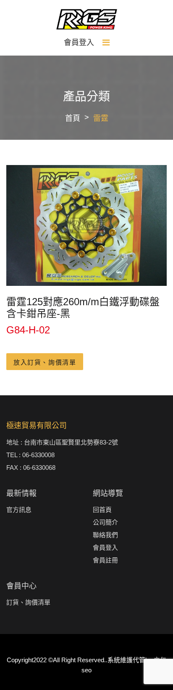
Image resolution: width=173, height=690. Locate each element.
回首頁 (102, 509)
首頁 (72, 118)
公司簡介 (105, 522)
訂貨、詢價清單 (28, 602)
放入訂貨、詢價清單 (44, 362)
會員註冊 (105, 560)
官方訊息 (18, 509)
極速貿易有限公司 (36, 425)
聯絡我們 (105, 534)
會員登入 (79, 42)
